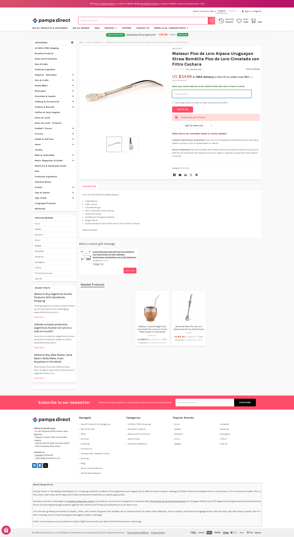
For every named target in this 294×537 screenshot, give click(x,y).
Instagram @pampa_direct (80, 501)
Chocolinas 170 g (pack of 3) (141, 34)
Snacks (38, 187)
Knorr (38, 240)
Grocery (39, 133)
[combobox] (146, 20)
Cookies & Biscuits (44, 107)
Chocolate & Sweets (45, 96)
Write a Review (253, 69)
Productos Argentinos (46, 176)
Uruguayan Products (45, 203)
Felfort (38, 267)
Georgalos (40, 262)
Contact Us (142, 28)
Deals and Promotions (46, 59)
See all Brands (81, 28)
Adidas (38, 229)
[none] (125, 91)
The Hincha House (43, 273)
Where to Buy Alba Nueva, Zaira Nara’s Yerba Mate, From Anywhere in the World (53, 358)
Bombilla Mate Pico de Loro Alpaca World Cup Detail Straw (189, 328)
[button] (194, 126)
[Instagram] (34, 465)
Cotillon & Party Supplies (47, 112)
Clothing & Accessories (47, 101)
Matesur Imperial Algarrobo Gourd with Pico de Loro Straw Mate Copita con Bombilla (152, 329)
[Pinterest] (196, 175)
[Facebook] (174, 175)
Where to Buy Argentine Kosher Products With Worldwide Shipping (53, 297)
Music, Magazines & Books (49, 160)
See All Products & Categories (50, 28)
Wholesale (40, 208)
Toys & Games (42, 192)
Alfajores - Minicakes (46, 75)
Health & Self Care (44, 139)
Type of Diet (41, 198)
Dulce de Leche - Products (48, 123)
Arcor (37, 223)
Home (38, 144)
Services (109, 28)
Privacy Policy (158, 532)
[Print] (185, 175)
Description (89, 186)
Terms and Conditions (91, 468)
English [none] (222, 10)
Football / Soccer (43, 128)
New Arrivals (41, 64)
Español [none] (233, 10)
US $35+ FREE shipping (47, 48)
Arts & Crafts (42, 80)
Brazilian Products (44, 53)
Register (258, 11)
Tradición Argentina (45, 69)
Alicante (39, 234)
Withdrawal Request (91, 473)
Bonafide (39, 251)
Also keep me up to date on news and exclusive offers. (201, 102)
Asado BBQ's (41, 85)
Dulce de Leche (42, 117)
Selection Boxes (43, 182)
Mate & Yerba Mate (44, 155)
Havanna (39, 256)
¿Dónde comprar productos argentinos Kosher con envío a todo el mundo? (53, 328)
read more (39, 317)
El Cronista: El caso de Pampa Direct (168, 501)
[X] (191, 175)
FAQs (97, 28)
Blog (83, 463)
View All (38, 278)
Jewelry (39, 150)
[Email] (180, 175)
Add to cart (130, 270)
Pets (37, 171)
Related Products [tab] (92, 284)
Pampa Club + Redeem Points (170, 28)
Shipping (126, 28)
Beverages (40, 91)
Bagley (38, 245)
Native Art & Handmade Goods (50, 166)
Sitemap (85, 458)
